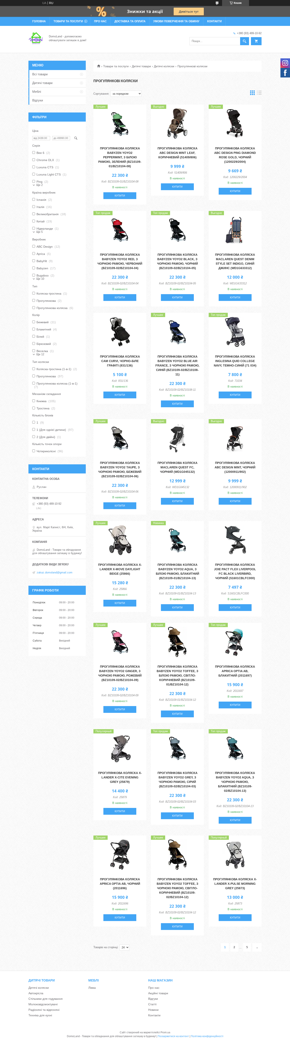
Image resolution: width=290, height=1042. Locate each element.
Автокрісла (35, 993)
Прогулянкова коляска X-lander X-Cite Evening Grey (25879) (120, 777)
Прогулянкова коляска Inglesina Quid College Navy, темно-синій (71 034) (235, 361)
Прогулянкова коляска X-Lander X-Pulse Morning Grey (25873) (235, 884)
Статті (152, 1004)
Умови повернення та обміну (176, 21)
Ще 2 (39, 185)
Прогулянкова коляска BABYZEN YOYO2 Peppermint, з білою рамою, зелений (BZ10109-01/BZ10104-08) (119, 157)
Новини (153, 1009)
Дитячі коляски (164, 66)
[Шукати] (244, 41)
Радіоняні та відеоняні (43, 1009)
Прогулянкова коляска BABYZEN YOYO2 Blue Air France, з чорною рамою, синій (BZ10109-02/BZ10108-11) (177, 365)
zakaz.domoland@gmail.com (54, 572)
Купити (120, 195)
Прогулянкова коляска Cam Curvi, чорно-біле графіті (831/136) (120, 361)
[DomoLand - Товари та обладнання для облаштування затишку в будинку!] (36, 38)
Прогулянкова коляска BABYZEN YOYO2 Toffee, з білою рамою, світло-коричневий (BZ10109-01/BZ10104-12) (177, 675)
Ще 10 (40, 278)
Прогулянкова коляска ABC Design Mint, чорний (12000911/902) (235, 467)
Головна (39, 21)
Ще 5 (39, 231)
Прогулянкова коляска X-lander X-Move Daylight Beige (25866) (120, 569)
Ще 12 (40, 354)
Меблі (36, 91)
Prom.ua (165, 1032)
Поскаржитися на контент (173, 1036)
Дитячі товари (141, 66)
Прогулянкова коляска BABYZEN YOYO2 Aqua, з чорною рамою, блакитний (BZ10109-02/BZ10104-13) (235, 781)
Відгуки (37, 100)
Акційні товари (158, 993)
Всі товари (40, 74)
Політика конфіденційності (207, 1036)
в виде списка (259, 93)
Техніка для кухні (40, 1015)
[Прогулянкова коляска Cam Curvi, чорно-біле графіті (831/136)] (119, 332)
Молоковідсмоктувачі (43, 1004)
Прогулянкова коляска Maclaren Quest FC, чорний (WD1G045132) (177, 467)
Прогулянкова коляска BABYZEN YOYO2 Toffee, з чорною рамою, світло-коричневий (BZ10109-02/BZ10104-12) (177, 888)
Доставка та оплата (129, 21)
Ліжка (92, 987)
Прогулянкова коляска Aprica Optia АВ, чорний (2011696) (120, 884)
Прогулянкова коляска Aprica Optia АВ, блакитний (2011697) (235, 671)
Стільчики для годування (45, 998)
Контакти (214, 21)
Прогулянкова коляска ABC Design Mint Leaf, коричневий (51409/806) (177, 153)
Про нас (100, 21)
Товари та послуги (68, 21)
